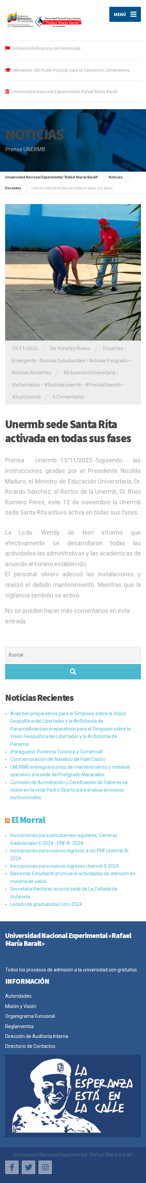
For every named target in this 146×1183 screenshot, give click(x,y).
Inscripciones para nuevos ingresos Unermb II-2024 (64, 866)
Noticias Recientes (31, 372)
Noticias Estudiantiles (62, 360)
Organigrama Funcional (30, 1016)
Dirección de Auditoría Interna (36, 1036)
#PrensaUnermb (103, 385)
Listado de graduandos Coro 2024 (46, 904)
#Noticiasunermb (62, 385)
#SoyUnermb (26, 397)
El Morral (28, 819)
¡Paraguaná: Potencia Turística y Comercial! (56, 751)
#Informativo (26, 385)
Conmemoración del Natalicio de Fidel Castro (58, 759)
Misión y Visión (20, 1006)
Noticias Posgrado (108, 360)
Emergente (24, 360)
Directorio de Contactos (30, 1046)
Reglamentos (19, 1026)
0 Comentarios (68, 397)
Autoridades (18, 996)
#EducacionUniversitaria (89, 372)
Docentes (113, 348)
